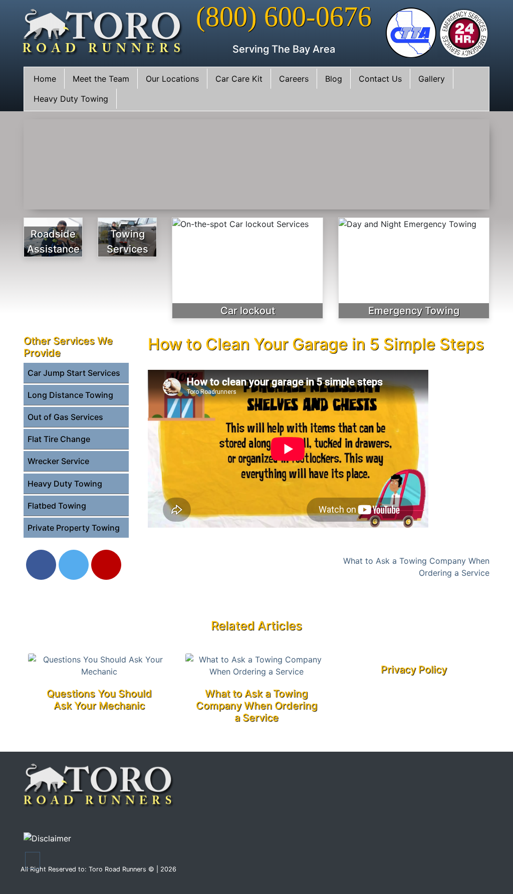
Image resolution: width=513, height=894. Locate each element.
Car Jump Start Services (74, 373)
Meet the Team (101, 79)
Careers (294, 79)
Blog (333, 79)
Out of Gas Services (65, 417)
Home (45, 79)
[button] (32, 860)
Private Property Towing (74, 528)
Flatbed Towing (57, 506)
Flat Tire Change (59, 439)
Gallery (431, 79)
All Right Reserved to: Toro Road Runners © (88, 869)
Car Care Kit (239, 79)
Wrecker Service (58, 461)
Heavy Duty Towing (71, 99)
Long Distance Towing (70, 395)
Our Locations (172, 79)
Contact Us (380, 79)
